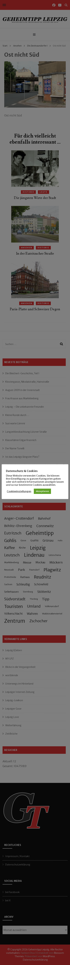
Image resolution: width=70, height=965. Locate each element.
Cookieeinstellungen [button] (19, 491)
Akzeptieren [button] (42, 491)
